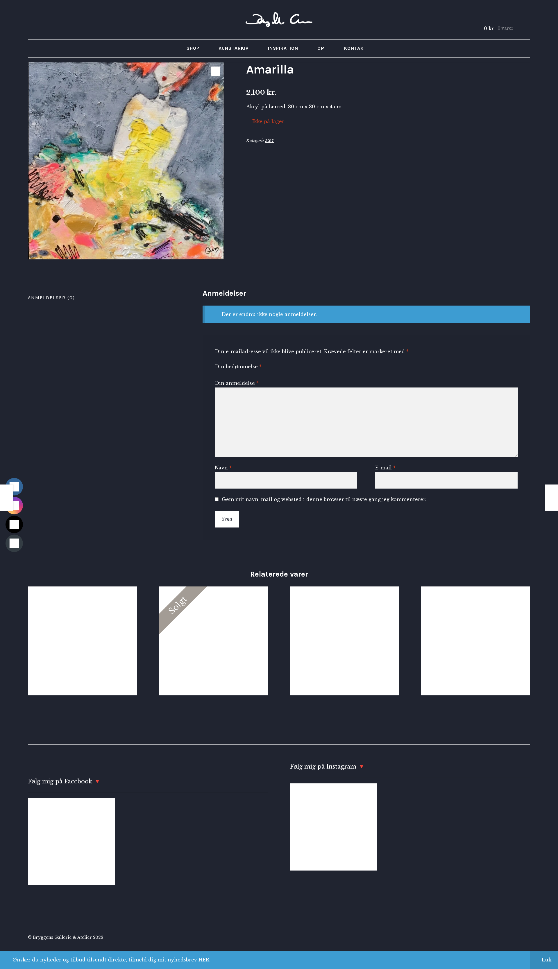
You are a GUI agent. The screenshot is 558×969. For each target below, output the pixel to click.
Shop (193, 48)
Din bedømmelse (238, 366)
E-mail (385, 468)
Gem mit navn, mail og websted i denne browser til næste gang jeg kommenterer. (324, 499)
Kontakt (355, 48)
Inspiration (283, 48)
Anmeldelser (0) (51, 297)
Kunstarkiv (234, 48)
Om (321, 48)
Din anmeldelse (237, 383)
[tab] (104, 298)
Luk (546, 960)
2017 (269, 140)
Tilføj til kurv (82, 640)
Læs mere (213, 640)
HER (203, 960)
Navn (223, 468)
